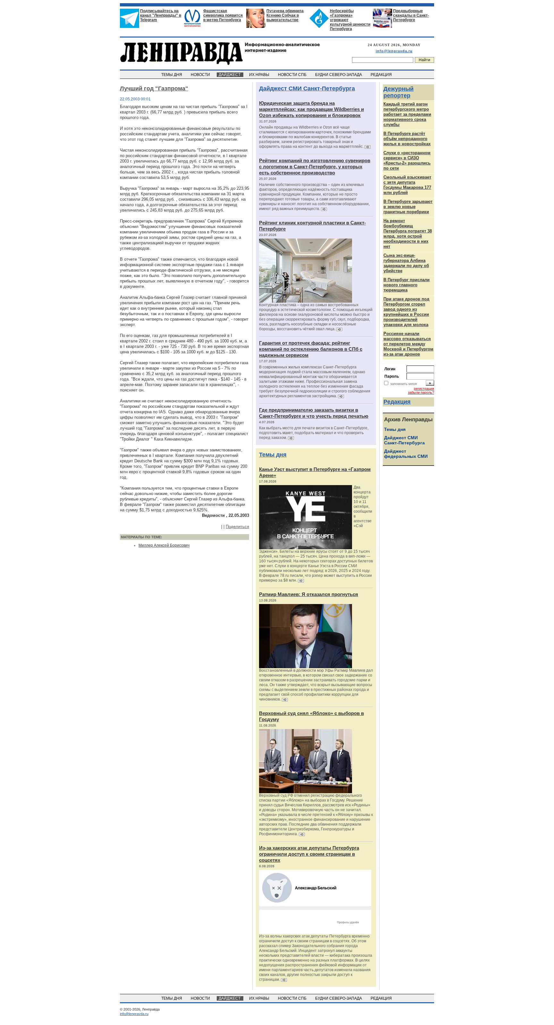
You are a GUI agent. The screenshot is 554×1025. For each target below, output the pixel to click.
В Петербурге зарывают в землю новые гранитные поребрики (407, 206)
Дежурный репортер (398, 92)
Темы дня (273, 454)
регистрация (424, 389)
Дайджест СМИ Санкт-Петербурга (307, 88)
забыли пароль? (421, 392)
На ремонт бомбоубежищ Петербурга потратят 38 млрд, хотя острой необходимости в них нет (407, 233)
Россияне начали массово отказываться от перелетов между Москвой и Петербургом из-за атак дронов (408, 344)
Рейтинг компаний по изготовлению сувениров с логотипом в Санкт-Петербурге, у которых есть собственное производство (314, 166)
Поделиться (237, 526)
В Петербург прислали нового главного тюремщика (406, 284)
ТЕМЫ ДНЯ (172, 74)
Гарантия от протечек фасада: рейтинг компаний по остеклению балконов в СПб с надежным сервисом (310, 349)
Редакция (397, 402)
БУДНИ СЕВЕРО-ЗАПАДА (339, 74)
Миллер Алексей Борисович (163, 545)
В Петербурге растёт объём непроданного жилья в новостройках (407, 138)
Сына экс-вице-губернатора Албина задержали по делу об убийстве (406, 263)
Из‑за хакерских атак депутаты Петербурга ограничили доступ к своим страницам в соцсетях (309, 854)
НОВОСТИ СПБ (292, 74)
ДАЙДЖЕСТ (230, 74)
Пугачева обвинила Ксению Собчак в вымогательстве (285, 15)
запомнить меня (403, 384)
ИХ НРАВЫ (259, 74)
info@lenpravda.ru (394, 51)
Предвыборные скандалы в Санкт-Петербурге (411, 15)
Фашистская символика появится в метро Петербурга (223, 15)
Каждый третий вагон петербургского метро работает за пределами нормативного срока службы (407, 114)
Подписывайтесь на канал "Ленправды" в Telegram (160, 15)
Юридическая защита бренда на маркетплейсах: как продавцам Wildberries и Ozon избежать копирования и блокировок (311, 109)
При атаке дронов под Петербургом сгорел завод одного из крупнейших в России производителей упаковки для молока (406, 312)
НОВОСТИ (201, 74)
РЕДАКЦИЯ (382, 74)
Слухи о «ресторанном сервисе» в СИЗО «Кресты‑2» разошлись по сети (407, 160)
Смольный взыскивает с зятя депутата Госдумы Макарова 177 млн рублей (407, 185)
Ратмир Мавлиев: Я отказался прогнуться (308, 594)
